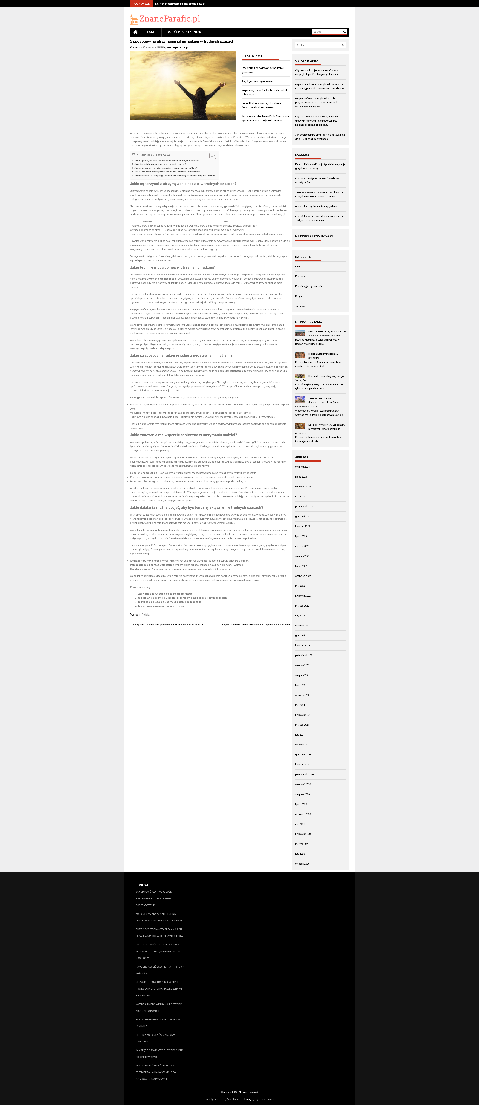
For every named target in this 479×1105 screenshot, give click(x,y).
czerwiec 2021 (303, 695)
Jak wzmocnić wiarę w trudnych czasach (162, 606)
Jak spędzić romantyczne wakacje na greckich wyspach (160, 1053)
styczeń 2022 (302, 625)
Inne (297, 266)
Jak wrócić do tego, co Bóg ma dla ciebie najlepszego (169, 602)
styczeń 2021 (302, 744)
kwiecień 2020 (303, 834)
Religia (146, 614)
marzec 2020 (302, 843)
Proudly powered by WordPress (222, 1099)
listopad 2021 (302, 645)
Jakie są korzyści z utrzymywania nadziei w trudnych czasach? (166, 160)
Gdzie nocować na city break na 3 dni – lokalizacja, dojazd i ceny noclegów (160, 932)
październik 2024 (304, 506)
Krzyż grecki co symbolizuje (258, 81)
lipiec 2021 (301, 685)
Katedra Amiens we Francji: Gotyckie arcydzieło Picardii (159, 1007)
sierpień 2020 (302, 794)
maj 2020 (300, 824)
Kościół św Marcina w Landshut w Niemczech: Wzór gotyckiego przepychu (320, 428)
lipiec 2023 (301, 536)
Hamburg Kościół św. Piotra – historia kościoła (160, 970)
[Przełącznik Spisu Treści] (211, 156)
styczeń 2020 (302, 863)
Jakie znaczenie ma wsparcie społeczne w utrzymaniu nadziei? (167, 171)
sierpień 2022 (302, 556)
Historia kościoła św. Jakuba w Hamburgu (156, 1038)
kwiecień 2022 (303, 595)
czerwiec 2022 (303, 576)
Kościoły (300, 276)
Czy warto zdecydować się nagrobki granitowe (165, 593)
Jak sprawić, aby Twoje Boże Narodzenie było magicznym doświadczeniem (183, 597)
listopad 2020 (302, 764)
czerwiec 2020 (303, 814)
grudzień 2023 (303, 516)
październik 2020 (304, 774)
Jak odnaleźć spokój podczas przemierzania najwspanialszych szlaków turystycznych (157, 1072)
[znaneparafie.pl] (135, 32)
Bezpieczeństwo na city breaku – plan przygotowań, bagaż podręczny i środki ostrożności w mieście (316, 102)
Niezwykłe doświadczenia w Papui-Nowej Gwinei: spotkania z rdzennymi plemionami (159, 989)
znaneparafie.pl (177, 47)
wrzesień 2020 (303, 784)
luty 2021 (300, 734)
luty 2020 (300, 853)
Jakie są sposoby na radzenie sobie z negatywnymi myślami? (166, 168)
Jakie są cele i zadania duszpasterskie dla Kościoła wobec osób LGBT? (169, 624)
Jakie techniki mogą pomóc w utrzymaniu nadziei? (160, 164)
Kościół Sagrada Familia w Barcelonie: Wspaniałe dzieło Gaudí (256, 624)
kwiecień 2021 (303, 714)
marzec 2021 (302, 724)
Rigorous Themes (264, 1099)
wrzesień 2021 (303, 665)
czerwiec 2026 (303, 486)
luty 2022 (300, 615)
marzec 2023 (302, 546)
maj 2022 (300, 585)
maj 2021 (300, 705)
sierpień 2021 (302, 675)
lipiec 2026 (301, 476)
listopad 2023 (302, 526)
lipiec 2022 (301, 566)
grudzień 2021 (303, 635)
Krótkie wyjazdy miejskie (308, 286)
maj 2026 (300, 496)
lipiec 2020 (301, 804)
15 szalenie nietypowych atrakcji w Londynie (158, 1023)
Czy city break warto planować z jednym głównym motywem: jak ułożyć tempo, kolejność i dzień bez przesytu (316, 120)
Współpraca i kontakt (185, 32)
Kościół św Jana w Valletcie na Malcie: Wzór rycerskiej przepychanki (159, 917)
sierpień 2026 (302, 466)
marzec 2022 (302, 605)
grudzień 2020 (303, 754)
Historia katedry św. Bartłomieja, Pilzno (316, 206)
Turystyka (300, 306)
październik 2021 (304, 655)
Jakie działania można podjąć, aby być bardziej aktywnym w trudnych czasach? (174, 175)
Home (151, 32)
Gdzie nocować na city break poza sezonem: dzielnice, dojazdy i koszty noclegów (159, 951)
